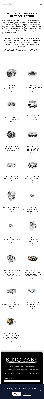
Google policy (36, 390)
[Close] (42, 386)
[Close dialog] (42, 352)
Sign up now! (8, 378)
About (21, 346)
